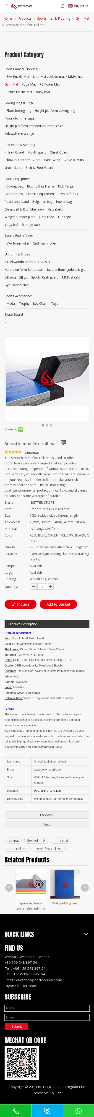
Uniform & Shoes (17, 254)
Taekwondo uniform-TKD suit (28, 262)
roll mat (13, 840)
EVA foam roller (17, 243)
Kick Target (66, 186)
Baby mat (43, 92)
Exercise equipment (40, 194)
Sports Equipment (18, 179)
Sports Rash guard (44, 277)
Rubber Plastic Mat (18, 92)
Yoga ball (11, 224)
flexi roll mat (36, 840)
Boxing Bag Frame (41, 186)
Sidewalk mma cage (19, 133)
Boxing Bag (15, 186)
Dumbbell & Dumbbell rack (24, 209)
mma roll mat (18, 848)
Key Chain (40, 303)
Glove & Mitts (74, 160)
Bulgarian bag (42, 201)
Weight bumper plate (20, 217)
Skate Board (14, 314)
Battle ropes (14, 194)
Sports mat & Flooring (21, 69)
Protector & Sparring (20, 145)
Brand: (9, 502)
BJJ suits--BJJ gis (16, 277)
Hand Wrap (52, 160)
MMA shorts (71, 277)
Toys (54, 303)
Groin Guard (13, 167)
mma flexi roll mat (49, 848)
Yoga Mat (29, 84)
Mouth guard (37, 152)
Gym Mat (11, 84)
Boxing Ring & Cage (19, 103)
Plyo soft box (68, 194)
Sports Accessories (19, 296)
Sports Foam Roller (19, 235)
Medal (11, 303)
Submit (17, 1026)
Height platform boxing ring (55, 110)
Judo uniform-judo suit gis (66, 269)
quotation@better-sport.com (39, 980)
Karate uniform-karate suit (24, 269)
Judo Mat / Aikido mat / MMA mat (58, 76)
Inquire (23, 604)
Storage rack (30, 224)
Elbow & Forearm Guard (22, 160)
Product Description (23, 624)
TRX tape (64, 217)
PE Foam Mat (49, 84)
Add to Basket (58, 604)
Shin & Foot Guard (39, 167)
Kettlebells (55, 209)
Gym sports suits (17, 285)
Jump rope (46, 217)
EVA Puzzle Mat (17, 76)
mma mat (61, 840)
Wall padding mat (64, 903)
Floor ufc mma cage (19, 118)
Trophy (24, 303)
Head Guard (15, 152)
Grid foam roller (44, 243)
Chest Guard (59, 152)
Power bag (64, 201)
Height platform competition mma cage (34, 126)
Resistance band (17, 201)
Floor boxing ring (18, 110)
